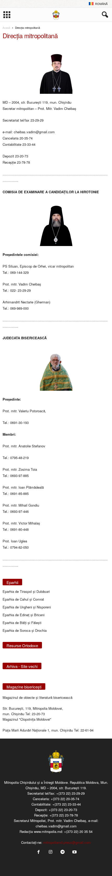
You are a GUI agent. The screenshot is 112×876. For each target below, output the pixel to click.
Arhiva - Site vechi (22, 666)
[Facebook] (39, 852)
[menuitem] (98, 4)
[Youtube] (74, 852)
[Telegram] (63, 852)
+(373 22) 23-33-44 (66, 804)
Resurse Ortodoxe (22, 645)
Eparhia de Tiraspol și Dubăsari (26, 591)
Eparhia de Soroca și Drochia (25, 630)
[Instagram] (51, 852)
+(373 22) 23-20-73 (63, 809)
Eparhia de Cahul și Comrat (23, 599)
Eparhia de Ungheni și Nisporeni (27, 607)
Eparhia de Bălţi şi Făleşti (22, 622)
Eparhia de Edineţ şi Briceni (24, 614)
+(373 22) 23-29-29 (70, 793)
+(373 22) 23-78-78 (63, 815)
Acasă (6, 28)
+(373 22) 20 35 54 (78, 831)
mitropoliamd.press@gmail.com (67, 842)
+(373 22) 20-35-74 (65, 798)
